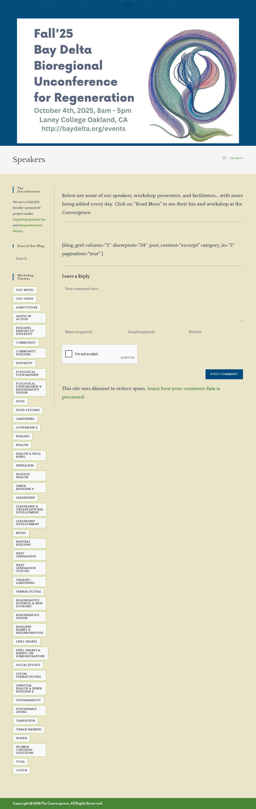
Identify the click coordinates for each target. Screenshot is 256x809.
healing (23, 436)
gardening (25, 418)
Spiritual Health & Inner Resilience (29, 688)
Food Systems (28, 410)
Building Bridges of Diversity (25, 331)
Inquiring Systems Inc (29, 219)
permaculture (28, 591)
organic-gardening (25, 581)
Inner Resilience (25, 487)
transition (25, 720)
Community (26, 342)
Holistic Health (23, 476)
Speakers (236, 158)
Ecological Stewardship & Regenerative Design (29, 388)
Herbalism (25, 465)
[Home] (224, 158)
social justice (28, 665)
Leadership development (27, 523)
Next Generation (26, 555)
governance (27, 427)
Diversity (24, 363)
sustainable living (26, 710)
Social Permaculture (28, 675)
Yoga (20, 761)
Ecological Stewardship (27, 373)
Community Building (26, 353)
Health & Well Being (28, 455)
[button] (128, 7)
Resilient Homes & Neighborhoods (29, 629)
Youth (21, 770)
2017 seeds (25, 298)
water (21, 738)
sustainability (28, 700)
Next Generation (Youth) (26, 568)
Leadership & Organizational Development (30, 509)
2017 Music (25, 290)
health (22, 445)
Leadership (25, 497)
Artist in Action (23, 318)
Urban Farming (29, 729)
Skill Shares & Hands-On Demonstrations (30, 653)
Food (20, 401)
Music (21, 533)
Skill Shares (26, 641)
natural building (23, 543)
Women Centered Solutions (25, 750)
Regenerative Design (27, 616)
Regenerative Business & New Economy (29, 603)
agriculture (27, 307)
